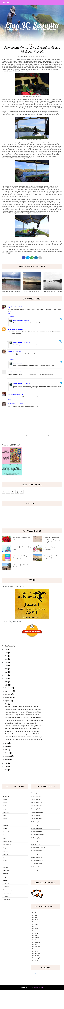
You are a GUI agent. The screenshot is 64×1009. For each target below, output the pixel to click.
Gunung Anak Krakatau (39, 793)
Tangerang (6, 886)
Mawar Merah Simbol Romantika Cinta (21, 539)
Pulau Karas (34, 933)
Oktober (8, 694)
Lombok (5, 851)
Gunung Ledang (37, 828)
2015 (5, 685)
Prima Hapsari (11, 329)
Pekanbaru (6, 870)
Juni (6, 743)
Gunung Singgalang (38, 867)
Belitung (5, 806)
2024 (5, 656)
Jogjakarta (6, 831)
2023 (5, 659)
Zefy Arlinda (11, 351)
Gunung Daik (36, 809)
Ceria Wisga (11, 372)
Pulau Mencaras (35, 940)
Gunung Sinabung (38, 860)
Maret (7, 753)
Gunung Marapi (37, 831)
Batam (5, 802)
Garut (5, 822)
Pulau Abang (34, 913)
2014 (5, 763)
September (9, 697)
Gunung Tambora (38, 870)
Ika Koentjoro (11, 403)
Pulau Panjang (35, 949)
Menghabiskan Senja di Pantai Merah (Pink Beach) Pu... (22, 715)
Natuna (5, 867)
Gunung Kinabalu (38, 825)
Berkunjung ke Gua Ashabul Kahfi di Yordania (21, 566)
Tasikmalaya (7, 893)
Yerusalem (6, 899)
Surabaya (6, 883)
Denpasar (6, 812)
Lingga (5, 848)
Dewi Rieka (11, 394)
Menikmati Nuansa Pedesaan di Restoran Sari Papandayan (23, 737)
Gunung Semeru (37, 854)
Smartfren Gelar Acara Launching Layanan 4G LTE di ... (22, 734)
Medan (5, 860)
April (7, 750)
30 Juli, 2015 (18, 372)
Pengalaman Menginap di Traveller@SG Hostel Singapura (24, 720)
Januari (7, 759)
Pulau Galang (34, 928)
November (8, 691)
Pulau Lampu (35, 937)
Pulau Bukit (34, 919)
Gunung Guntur (37, 818)
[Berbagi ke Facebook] (24, 257)
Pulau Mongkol (35, 942)
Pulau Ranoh (34, 951)
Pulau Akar (34, 915)
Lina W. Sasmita (23, 56)
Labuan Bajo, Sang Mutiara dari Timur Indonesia (20, 723)
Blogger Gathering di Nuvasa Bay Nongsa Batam (52, 548)
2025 (5, 653)
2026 (5, 649)
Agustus (8, 701)
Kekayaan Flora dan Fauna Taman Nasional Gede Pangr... (23, 717)
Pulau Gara (34, 931)
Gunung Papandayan (39, 838)
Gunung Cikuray (37, 802)
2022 (5, 662)
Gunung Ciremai (37, 806)
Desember (8, 688)
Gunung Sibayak (37, 863)
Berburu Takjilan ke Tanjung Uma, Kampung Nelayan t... (23, 728)
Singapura (6, 877)
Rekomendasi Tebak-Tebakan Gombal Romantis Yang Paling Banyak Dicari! (51, 540)
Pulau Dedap (34, 926)
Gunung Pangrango (38, 834)
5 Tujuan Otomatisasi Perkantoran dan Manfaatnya (21, 557)
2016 (5, 682)
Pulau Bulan (34, 922)
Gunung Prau (37, 844)
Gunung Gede (36, 815)
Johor (4, 835)
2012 (5, 770)
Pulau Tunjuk (35, 960)
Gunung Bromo (36, 799)
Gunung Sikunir (37, 857)
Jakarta (5, 828)
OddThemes (38, 1006)
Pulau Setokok (35, 955)
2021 (5, 665)
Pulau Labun (34, 935)
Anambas (6, 796)
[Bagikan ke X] (28, 257)
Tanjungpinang (7, 890)
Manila (5, 857)
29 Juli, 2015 (18, 307)
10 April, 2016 (19, 403)
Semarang (6, 873)
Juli (6, 704)
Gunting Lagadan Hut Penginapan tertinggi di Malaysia (23, 709)
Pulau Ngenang (35, 946)
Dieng (5, 819)
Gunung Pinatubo (38, 841)
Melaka (5, 864)
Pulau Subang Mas (36, 958)
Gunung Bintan (36, 796)
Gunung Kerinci (37, 822)
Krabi (4, 838)
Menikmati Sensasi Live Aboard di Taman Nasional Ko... (23, 712)
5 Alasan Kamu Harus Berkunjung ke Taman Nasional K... (23, 706)
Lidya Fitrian (11, 307)
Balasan (12, 316)
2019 (5, 672)
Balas (9, 313)
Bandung (5, 799)
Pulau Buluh (34, 924)
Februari (8, 756)
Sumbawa (6, 880)
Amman (5, 793)
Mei (6, 746)
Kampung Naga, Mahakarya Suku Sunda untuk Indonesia (23, 739)
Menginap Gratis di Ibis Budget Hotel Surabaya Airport (23, 726)
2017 (5, 678)
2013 (5, 766)
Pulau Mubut (35, 944)
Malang (5, 854)
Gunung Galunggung (38, 812)
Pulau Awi (34, 917)
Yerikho (5, 896)
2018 (5, 675)
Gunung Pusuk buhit (39, 847)
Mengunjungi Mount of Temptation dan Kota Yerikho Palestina (52, 557)
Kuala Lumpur (7, 841)
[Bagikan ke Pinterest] (40, 257)
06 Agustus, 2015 (19, 394)
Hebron (5, 825)
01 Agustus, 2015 (26, 342)
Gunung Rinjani (37, 850)
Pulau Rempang (35, 953)
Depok (5, 815)
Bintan (5, 809)
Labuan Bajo (32, 44)
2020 (5, 669)
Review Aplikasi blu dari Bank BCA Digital (21, 548)
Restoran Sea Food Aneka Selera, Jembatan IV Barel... (22, 731)
